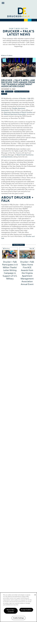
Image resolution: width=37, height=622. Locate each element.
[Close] (35, 595)
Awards (4, 94)
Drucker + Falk (25, 98)
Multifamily (9, 91)
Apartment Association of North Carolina (18, 112)
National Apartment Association (15, 114)
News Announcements (22, 91)
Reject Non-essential (11, 610)
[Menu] (3, 3)
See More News (18, 245)
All (3, 91)
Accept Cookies (26, 610)
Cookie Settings (18, 618)
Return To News (7, 55)
